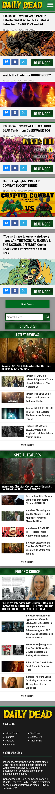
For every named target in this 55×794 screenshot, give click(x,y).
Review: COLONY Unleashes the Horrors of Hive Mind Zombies (26, 367)
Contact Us (36, 737)
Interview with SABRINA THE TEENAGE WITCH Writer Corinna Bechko (37, 532)
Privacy (45, 785)
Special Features (27, 455)
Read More (42, 62)
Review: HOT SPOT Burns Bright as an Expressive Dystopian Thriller (38, 397)
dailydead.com (36, 779)
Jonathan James (27, 30)
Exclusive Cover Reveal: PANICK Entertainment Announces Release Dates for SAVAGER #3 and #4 (26, 20)
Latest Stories (12, 733)
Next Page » (27, 304)
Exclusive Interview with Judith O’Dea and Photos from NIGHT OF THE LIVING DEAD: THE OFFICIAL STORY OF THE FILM (27, 606)
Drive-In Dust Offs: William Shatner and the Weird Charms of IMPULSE (39, 500)
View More (27, 445)
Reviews (9, 740)
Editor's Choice (27, 571)
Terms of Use (10, 788)
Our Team (35, 733)
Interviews (10, 744)
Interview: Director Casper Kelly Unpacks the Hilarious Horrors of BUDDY (27, 488)
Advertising (36, 740)
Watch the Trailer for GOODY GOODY (27, 75)
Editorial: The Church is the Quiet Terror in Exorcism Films (39, 666)
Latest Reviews (27, 334)
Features (9, 737)
